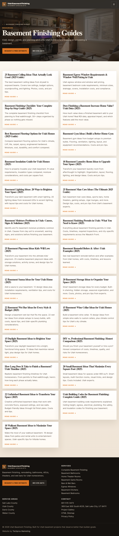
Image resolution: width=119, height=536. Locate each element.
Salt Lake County (9, 503)
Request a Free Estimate (16, 51)
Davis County (8, 509)
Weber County (8, 513)
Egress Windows (68, 486)
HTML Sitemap (67, 513)
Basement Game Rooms (71, 480)
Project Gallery (67, 509)
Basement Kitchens (69, 490)
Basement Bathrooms (70, 473)
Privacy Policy (67, 516)
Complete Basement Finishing (74, 470)
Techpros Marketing (21, 531)
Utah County (7, 506)
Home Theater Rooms (71, 476)
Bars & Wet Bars (68, 483)
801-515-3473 (38, 51)
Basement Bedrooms (70, 493)
